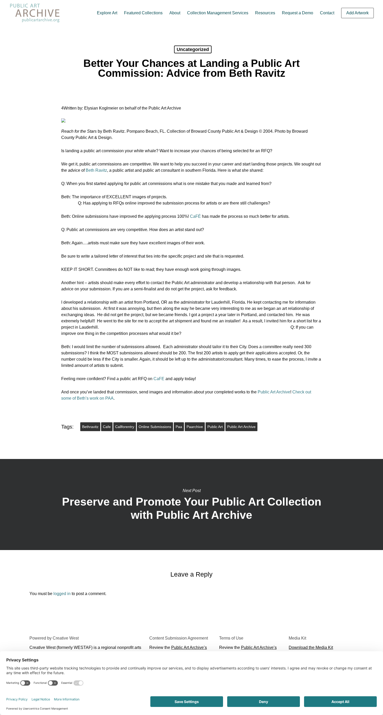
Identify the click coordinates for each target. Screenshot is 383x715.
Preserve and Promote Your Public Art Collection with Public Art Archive (191, 504)
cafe (107, 427)
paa (179, 427)
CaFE (158, 378)
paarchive (195, 427)
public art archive (241, 427)
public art (215, 427)
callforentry (124, 427)
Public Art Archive (274, 392)
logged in (62, 593)
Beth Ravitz (96, 170)
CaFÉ (195, 216)
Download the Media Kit (311, 647)
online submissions (155, 427)
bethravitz (90, 427)
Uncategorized (193, 49)
